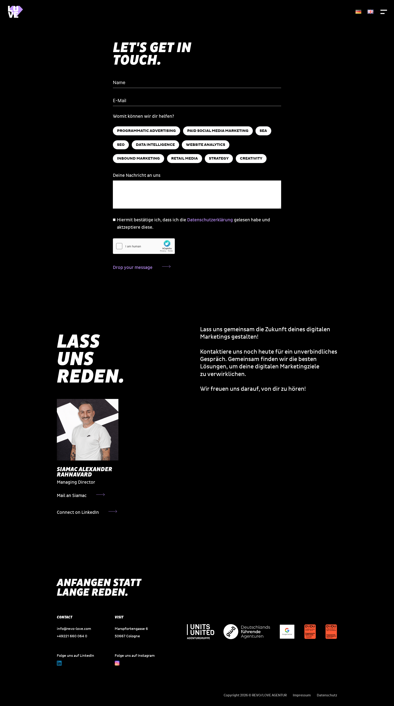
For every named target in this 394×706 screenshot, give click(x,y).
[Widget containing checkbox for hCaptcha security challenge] (144, 246)
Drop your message (132, 267)
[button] (384, 11)
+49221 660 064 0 (72, 636)
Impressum (302, 695)
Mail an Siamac (72, 495)
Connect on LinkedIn (78, 512)
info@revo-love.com (74, 628)
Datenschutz (327, 695)
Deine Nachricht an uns (136, 175)
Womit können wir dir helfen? (143, 116)
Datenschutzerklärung (210, 220)
